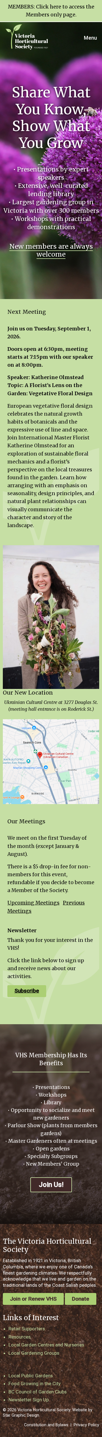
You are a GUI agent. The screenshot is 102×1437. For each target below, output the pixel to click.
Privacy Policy (86, 1425)
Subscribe (26, 990)
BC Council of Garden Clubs (37, 1392)
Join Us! (51, 1185)
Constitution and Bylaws (46, 1425)
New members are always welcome (51, 250)
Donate (80, 1299)
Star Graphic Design (21, 1415)
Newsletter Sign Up (28, 1399)
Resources (19, 1337)
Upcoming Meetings (33, 903)
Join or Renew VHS (33, 1299)
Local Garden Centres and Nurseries (46, 1345)
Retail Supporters (26, 1328)
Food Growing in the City (34, 1383)
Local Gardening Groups (33, 1353)
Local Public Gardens (30, 1375)
